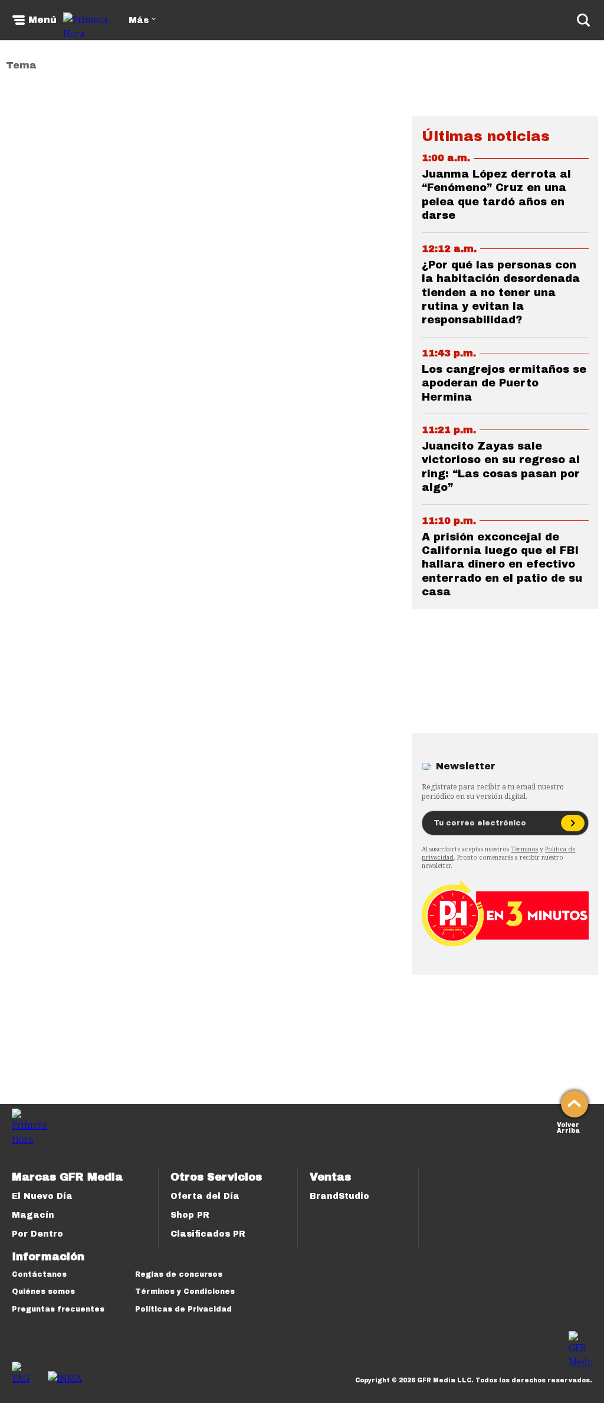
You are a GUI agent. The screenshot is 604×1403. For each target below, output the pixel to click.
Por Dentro (37, 1234)
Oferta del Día (204, 1196)
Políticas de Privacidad (183, 1309)
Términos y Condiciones (185, 1291)
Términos (524, 849)
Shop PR (189, 1215)
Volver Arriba (568, 1127)
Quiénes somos (43, 1291)
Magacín (33, 1215)
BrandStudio (339, 1196)
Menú (42, 20)
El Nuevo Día (42, 1196)
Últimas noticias (486, 136)
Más (139, 20)
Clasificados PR (207, 1234)
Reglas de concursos (178, 1274)
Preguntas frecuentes (58, 1309)
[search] (583, 20)
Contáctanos (39, 1274)
